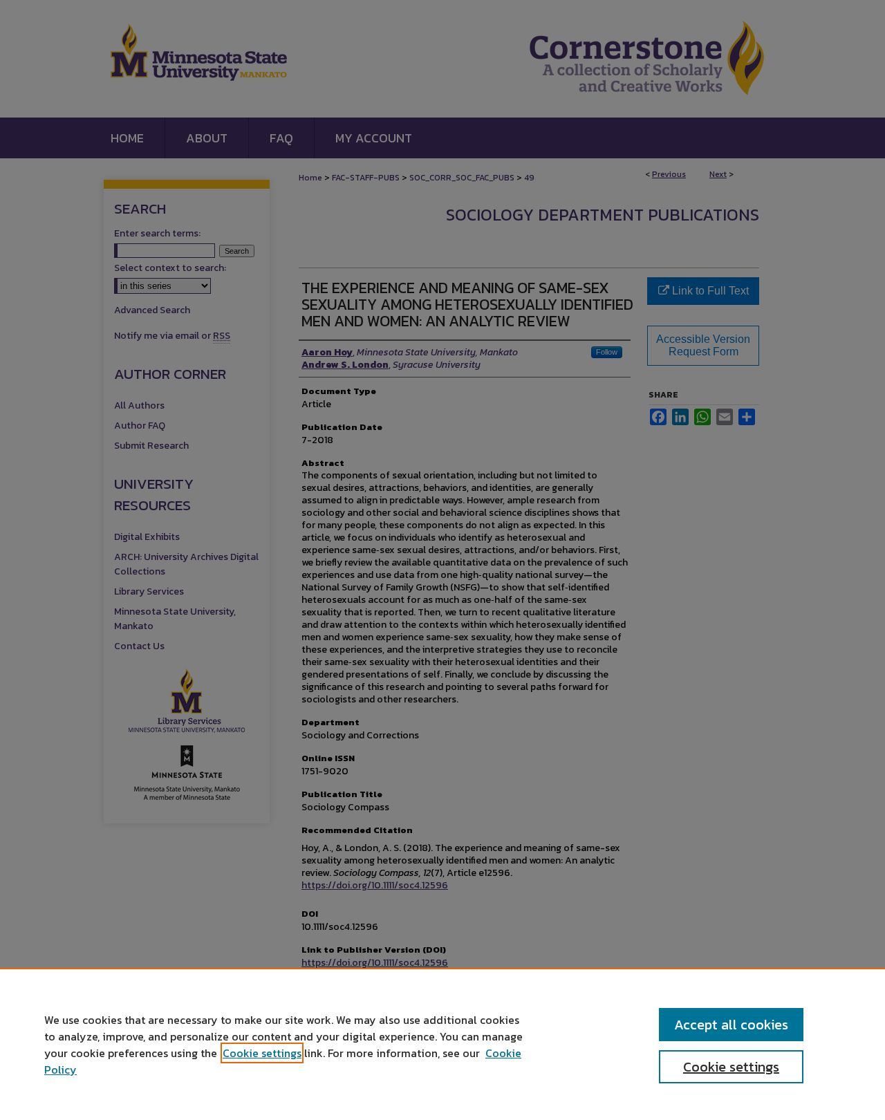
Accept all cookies (731, 1024)
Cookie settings (262, 1053)
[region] (442, 1044)
